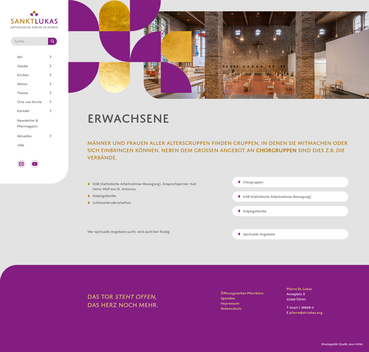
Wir (20, 57)
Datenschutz (231, 308)
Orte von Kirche (29, 101)
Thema (22, 93)
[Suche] (52, 41)
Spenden (228, 298)
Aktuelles (24, 136)
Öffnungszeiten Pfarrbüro (242, 293)
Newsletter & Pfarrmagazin (27, 123)
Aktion (22, 84)
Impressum (230, 303)
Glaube (22, 66)
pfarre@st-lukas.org (305, 312)
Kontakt (23, 110)
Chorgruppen (276, 150)
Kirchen (23, 75)
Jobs (20, 145)
